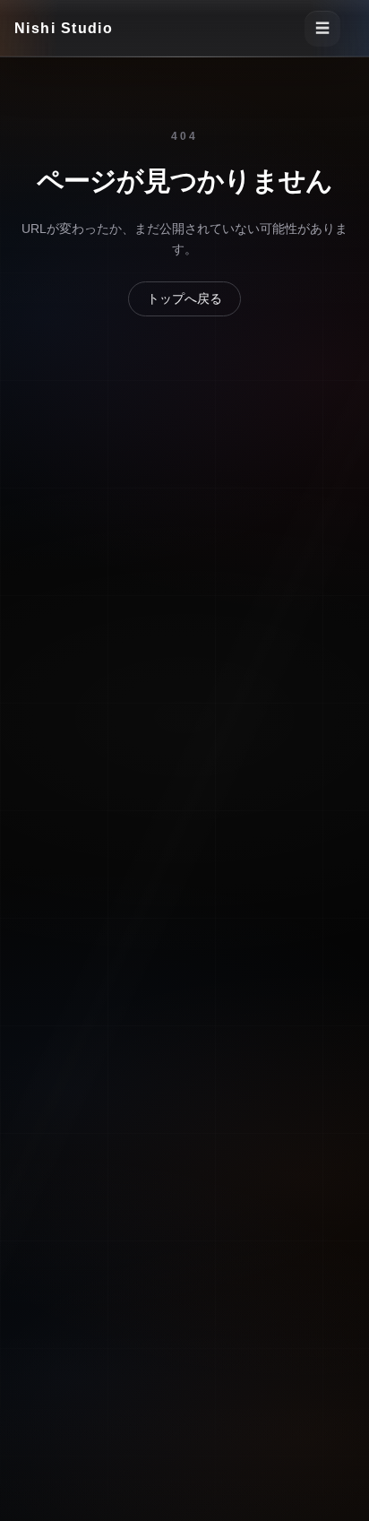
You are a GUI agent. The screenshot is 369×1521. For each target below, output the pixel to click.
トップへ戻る (184, 298)
